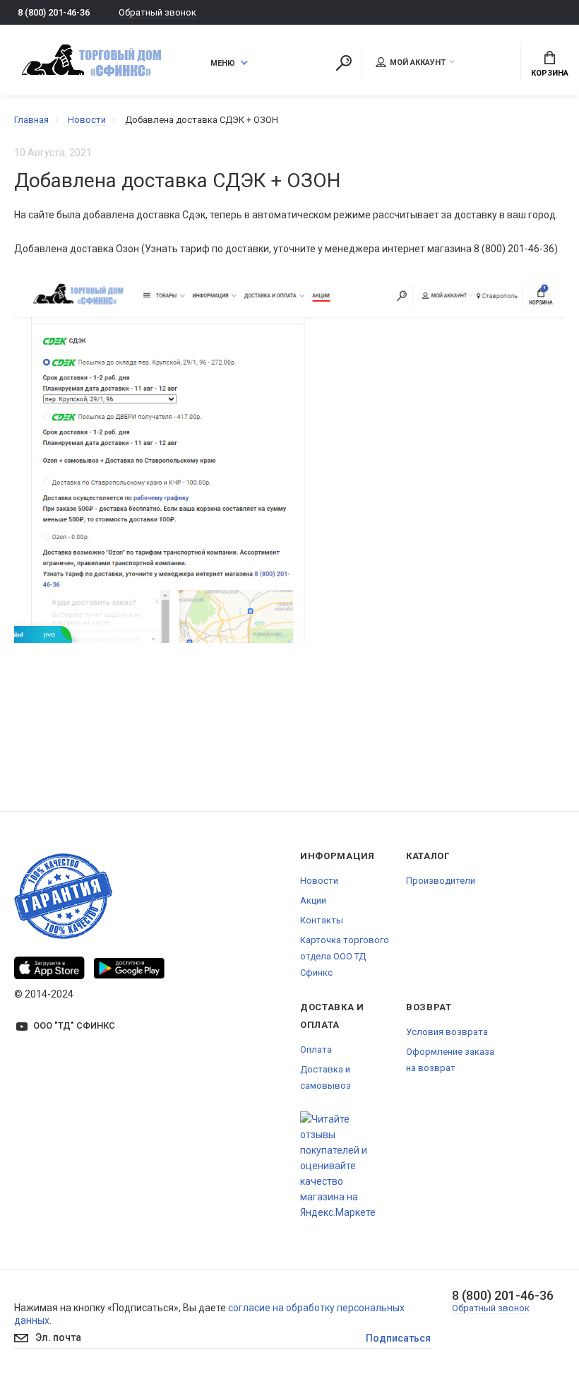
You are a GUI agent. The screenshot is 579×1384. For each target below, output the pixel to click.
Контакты (321, 920)
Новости (319, 880)
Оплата (316, 1049)
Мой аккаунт (418, 62)
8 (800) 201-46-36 (54, 12)
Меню (222, 63)
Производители (440, 880)
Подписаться (398, 1338)
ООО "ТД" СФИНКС (74, 1025)
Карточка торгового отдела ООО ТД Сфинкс (344, 956)
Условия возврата (447, 1032)
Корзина (549, 73)
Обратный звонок (157, 12)
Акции (313, 900)
